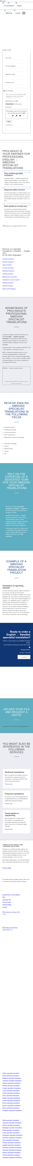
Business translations (8, 262)
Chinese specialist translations (11, 1083)
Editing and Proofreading (8, 289)
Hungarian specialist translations (12, 1110)
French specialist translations (11, 1103)
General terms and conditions (11, 895)
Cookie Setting (6, 905)
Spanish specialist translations (11, 1152)
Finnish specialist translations (11, 1100)
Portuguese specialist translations (12, 1135)
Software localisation (7, 283)
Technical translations (8, 259)
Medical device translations (9, 277)
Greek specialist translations (10, 1108)
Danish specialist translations (11, 1093)
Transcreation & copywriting (12, 814)
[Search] (4, 5)
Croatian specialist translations (11, 1088)
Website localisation (7, 286)
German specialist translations (11, 1105)
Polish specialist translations (10, 1130)
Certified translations (7, 274)
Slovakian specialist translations (12, 1147)
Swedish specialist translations (11, 1145)
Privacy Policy (6, 902)
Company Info (6, 900)
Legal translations (7, 265)
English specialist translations (11, 1098)
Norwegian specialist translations (12, 1128)
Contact (4, 907)
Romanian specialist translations (12, 1138)
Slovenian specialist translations (12, 1150)
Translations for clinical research (11, 280)
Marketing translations (8, 271)
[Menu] (22, 13)
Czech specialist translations (11, 1090)
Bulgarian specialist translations (11, 1078)
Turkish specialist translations (11, 1155)
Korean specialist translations (11, 1086)
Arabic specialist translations (11, 1073)
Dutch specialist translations (10, 1095)
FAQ (3, 897)
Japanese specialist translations (12, 1081)
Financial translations (8, 268)
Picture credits (6, 868)
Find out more (8, 784)
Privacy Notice (8, 107)
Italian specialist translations (10, 1076)
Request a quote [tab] (6, 50)
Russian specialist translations (11, 1142)
